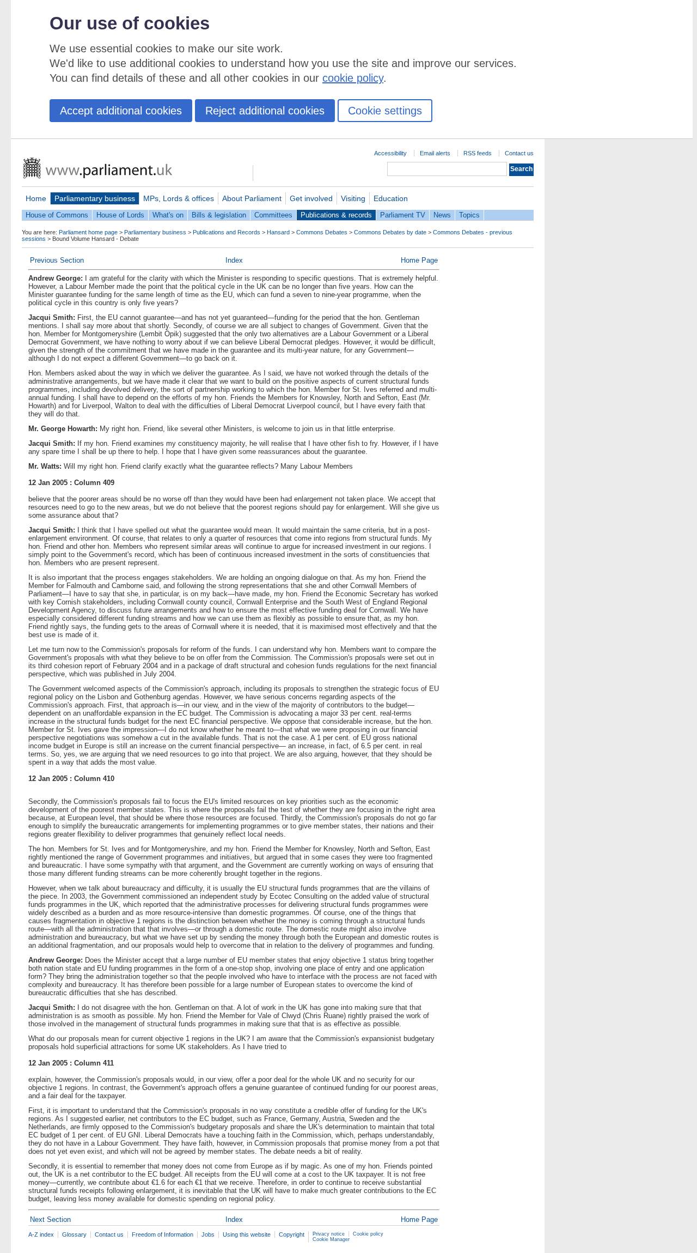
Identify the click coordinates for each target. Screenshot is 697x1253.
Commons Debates (321, 232)
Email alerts (435, 153)
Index (234, 260)
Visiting (353, 198)
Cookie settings (385, 111)
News (442, 215)
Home (36, 198)
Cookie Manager (331, 1239)
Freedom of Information (162, 1234)
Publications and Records (226, 232)
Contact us (519, 153)
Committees (273, 215)
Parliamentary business (94, 198)
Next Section (50, 1219)
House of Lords (120, 215)
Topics (469, 215)
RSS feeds (477, 153)
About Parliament (252, 198)
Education (391, 198)
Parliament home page (88, 232)
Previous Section (57, 260)
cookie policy (352, 78)
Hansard (278, 232)
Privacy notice (329, 1234)
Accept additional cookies (121, 111)
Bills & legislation (219, 215)
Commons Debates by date (390, 232)
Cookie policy (368, 1234)
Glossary (74, 1234)
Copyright (291, 1234)
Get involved (311, 198)
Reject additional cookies (265, 111)
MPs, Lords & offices (178, 198)
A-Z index (41, 1234)
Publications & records (336, 215)
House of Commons (57, 215)
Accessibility (390, 153)
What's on (168, 215)
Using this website (247, 1234)
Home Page (419, 260)
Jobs (208, 1234)
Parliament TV (402, 215)
